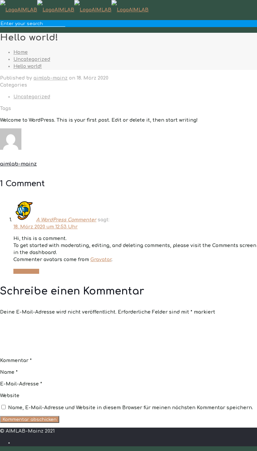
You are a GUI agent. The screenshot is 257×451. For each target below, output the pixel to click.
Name (9, 372)
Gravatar (100, 259)
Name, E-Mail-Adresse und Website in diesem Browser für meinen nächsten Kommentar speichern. (130, 407)
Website (9, 395)
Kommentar (16, 360)
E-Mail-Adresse (21, 383)
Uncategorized (31, 59)
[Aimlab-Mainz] (74, 10)
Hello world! (27, 66)
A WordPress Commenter (66, 219)
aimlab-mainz (50, 78)
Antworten (26, 271)
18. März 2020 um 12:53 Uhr (45, 226)
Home (20, 52)
